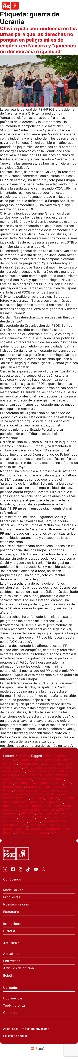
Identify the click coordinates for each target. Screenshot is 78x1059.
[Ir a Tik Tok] (28, 870)
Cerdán (24, 764)
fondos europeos (27, 790)
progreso (10, 817)
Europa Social (13, 787)
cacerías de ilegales (46, 760)
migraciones (41, 806)
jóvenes (37, 802)
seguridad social (54, 821)
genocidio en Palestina (20, 794)
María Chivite (13, 890)
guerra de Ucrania (52, 794)
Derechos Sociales (41, 771)
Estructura (11, 912)
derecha (50, 767)
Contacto (10, 1013)
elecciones (29, 775)
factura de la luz (38, 787)
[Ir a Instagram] (20, 870)
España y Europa (50, 783)
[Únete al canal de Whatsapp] (43, 870)
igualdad (37, 798)
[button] (73, 5)
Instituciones (12, 924)
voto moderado (36, 832)
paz (6, 809)
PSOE (41, 817)
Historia (9, 931)
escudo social (25, 783)
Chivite (37, 764)
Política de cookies (15, 1035)
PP (61, 809)
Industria (67, 798)
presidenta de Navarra (54, 813)
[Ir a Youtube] (36, 870)
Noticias (24, 756)
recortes (53, 817)
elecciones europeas (53, 775)
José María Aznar (16, 802)
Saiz (24, 821)
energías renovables (49, 779)
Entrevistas (11, 961)
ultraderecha (33, 829)
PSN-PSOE (27, 817)
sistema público (15, 825)
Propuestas (11, 897)
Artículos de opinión (18, 968)
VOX (53, 832)
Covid (17, 767)
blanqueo (23, 760)
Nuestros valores (16, 904)
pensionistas (20, 809)
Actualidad (11, 954)
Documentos (12, 998)
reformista (11, 821)
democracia (33, 767)
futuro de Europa (54, 790)
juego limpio (54, 802)
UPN (19, 832)
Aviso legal (10, 1028)
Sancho (34, 821)
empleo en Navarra (17, 779)
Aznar (47, 756)
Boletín (8, 975)
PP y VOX (28, 813)
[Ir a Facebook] (13, 870)
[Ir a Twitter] (5, 870)
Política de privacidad (35, 1028)
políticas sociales (44, 809)
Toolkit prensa (14, 1005)
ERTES (8, 783)
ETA (68, 783)
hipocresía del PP (16, 798)
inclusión (52, 798)
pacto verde (61, 806)
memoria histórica (16, 806)
